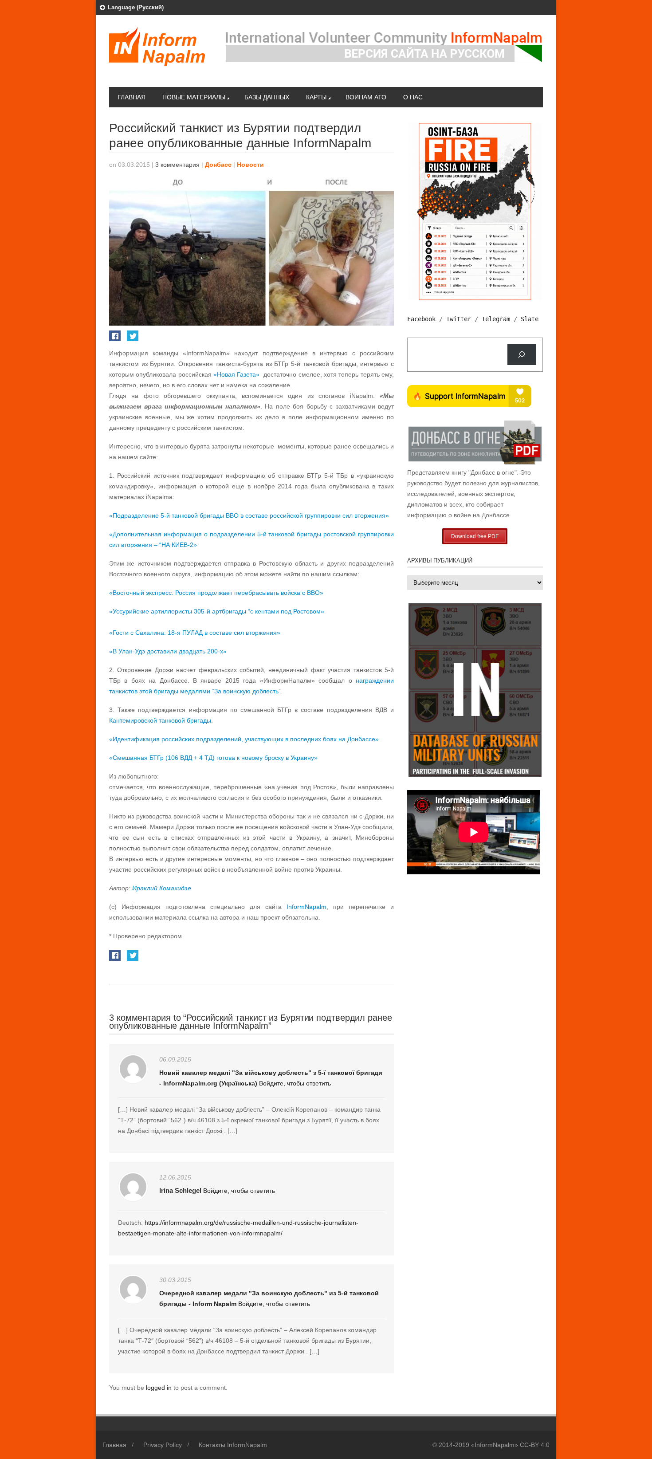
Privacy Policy (162, 1444)
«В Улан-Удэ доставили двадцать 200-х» (168, 651)
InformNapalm (306, 906)
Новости (250, 164)
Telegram (496, 318)
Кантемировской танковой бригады (160, 720)
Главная (131, 97)
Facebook (421, 318)
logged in (159, 1387)
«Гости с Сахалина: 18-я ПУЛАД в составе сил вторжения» (194, 632)
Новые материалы (193, 97)
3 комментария (177, 164)
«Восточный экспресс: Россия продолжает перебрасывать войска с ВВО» (216, 592)
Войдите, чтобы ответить (295, 1083)
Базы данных (266, 97)
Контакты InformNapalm (233, 1444)
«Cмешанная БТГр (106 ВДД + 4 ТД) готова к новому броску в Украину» (213, 757)
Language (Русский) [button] (136, 7)
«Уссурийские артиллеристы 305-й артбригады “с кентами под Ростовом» (216, 611)
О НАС (413, 97)
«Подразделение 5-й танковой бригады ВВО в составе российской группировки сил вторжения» (249, 515)
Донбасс (218, 164)
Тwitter (458, 318)
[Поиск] (521, 354)
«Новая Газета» (236, 374)
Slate (529, 318)
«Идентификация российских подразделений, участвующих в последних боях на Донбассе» (244, 739)
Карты (316, 97)
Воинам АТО (366, 97)
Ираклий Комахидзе (161, 888)
